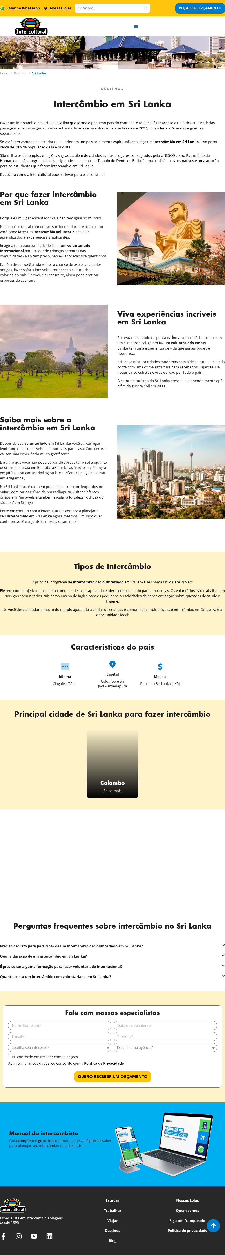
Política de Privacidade (104, 1063)
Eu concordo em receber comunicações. (45, 1057)
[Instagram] (18, 1236)
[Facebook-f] (3, 1236)
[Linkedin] (49, 1236)
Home (4, 73)
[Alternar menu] (136, 26)
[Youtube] (34, 1236)
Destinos (20, 73)
